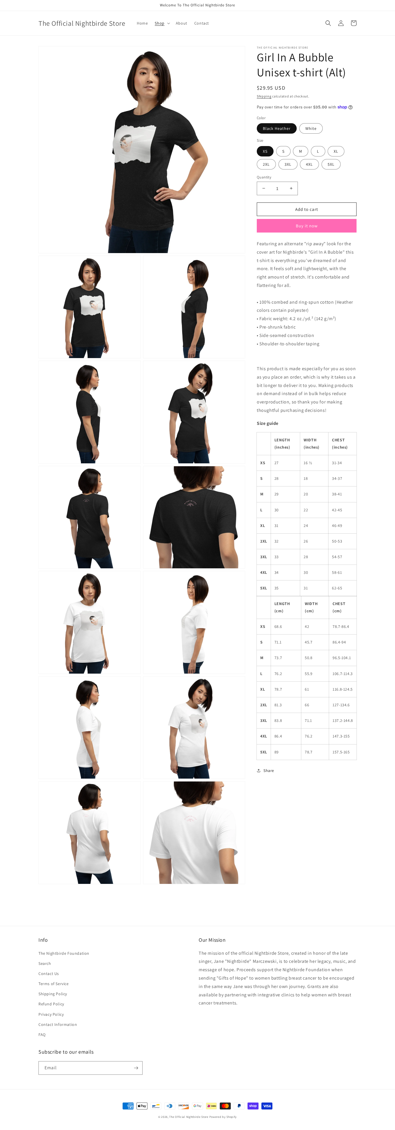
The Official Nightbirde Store (188, 1117)
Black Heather (277, 128)
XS (265, 151)
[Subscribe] (136, 1068)
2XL (266, 164)
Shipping (264, 96)
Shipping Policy (52, 993)
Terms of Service (53, 983)
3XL (288, 164)
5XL (331, 164)
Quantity (264, 176)
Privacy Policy (51, 1014)
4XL (309, 164)
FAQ (42, 1034)
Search (44, 963)
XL (336, 151)
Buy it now (307, 225)
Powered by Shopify (223, 1117)
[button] (161, 23)
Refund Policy (51, 1004)
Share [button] (268, 770)
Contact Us (48, 973)
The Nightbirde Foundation (63, 953)
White (311, 128)
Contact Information (57, 1024)
